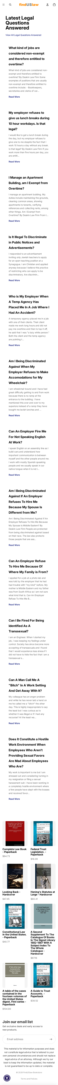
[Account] (47, 4)
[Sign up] (51, 1039)
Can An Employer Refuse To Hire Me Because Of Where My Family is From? (28, 566)
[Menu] (3, 4)
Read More (14, 96)
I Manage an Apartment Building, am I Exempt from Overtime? (28, 183)
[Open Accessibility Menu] (7, 1078)
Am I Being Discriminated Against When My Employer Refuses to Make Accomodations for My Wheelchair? (28, 372)
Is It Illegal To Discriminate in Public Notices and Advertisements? (28, 242)
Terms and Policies (29, 1079)
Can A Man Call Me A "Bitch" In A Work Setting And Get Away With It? (27, 685)
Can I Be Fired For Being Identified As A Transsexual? (26, 626)
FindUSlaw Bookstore (32, 1072)
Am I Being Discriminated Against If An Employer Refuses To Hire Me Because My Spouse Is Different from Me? (27, 501)
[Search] (10, 4)
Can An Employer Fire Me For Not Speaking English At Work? (27, 436)
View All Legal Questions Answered (23, 35)
